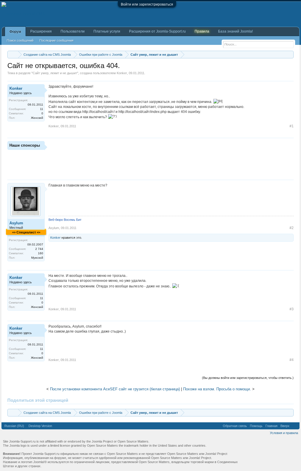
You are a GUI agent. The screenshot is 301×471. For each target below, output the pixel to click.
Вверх (285, 426)
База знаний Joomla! (235, 31)
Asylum (16, 223)
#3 (292, 309)
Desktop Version (40, 426)
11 (41, 109)
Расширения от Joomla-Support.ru (157, 31)
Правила (202, 31)
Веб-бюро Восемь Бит (65, 219)
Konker (122, 73)
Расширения (41, 31)
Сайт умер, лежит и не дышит (55, 73)
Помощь (256, 426)
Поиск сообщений (20, 40)
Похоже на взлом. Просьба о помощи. (217, 389)
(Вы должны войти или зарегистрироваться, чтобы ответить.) (248, 377)
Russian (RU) (14, 426)
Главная (271, 426)
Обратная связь (235, 426)
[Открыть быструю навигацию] (290, 54)
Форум (15, 32)
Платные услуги (106, 31)
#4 (292, 360)
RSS (294, 426)
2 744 (39, 248)
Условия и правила (284, 433)
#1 (292, 126)
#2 (292, 228)
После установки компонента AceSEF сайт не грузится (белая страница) (115, 389)
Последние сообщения (56, 40)
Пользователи (73, 31)
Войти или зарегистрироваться (147, 4)
